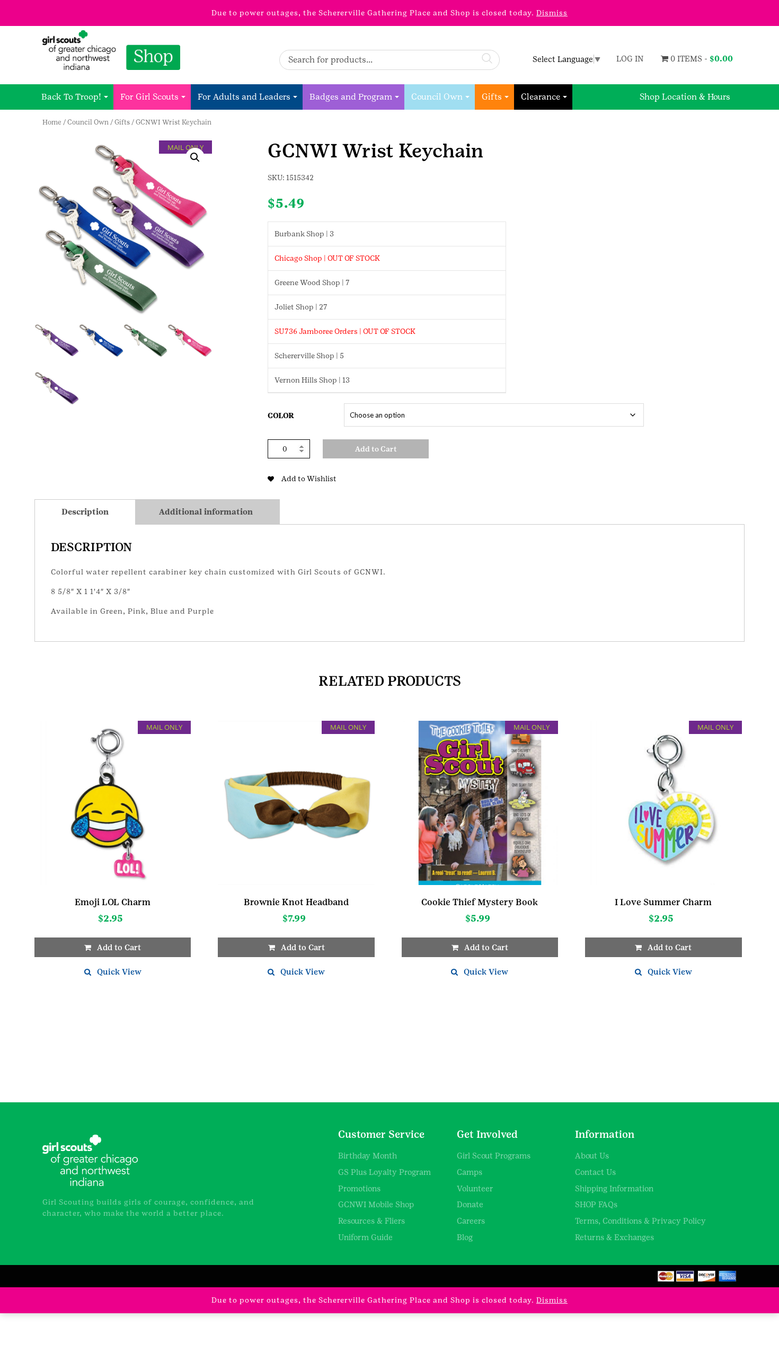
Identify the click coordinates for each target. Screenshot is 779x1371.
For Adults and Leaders (244, 97)
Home (51, 122)
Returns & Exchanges (614, 1237)
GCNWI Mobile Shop (376, 1204)
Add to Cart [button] (119, 947)
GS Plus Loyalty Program (384, 1172)
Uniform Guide (365, 1237)
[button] (195, 157)
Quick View (119, 971)
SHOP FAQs (596, 1204)
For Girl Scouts (149, 97)
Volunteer (475, 1188)
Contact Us (595, 1172)
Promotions (359, 1188)
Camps (469, 1172)
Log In (629, 58)
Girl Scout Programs (493, 1155)
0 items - (700, 58)
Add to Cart (376, 449)
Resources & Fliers (371, 1220)
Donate (470, 1204)
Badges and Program (350, 97)
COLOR (281, 415)
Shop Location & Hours (685, 97)
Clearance (540, 97)
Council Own (437, 97)
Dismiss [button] (552, 12)
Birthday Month (367, 1155)
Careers (471, 1220)
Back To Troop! (71, 97)
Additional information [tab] (206, 511)
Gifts (492, 97)
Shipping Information (614, 1188)
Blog (465, 1237)
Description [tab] (85, 511)
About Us (592, 1155)
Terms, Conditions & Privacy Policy (640, 1220)
